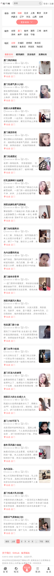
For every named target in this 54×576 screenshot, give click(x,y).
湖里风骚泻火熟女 (12, 300)
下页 (41, 541)
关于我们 (6, 552)
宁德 (33, 34)
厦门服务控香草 (11, 276)
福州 (26, 30)
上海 (33, 12)
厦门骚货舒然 (10, 132)
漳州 (13, 34)
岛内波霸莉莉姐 (11, 252)
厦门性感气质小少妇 (13, 84)
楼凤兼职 (20, 54)
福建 (20, 12)
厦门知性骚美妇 (11, 228)
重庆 (39, 12)
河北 (28, 16)
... (36, 541)
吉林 (41, 16)
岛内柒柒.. (9, 468)
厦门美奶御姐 (10, 60)
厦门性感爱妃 (10, 156)
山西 (35, 16)
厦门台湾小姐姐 (11, 348)
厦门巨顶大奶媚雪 (12, 372)
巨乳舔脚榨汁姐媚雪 (13, 180)
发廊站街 (43, 54)
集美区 (23, 46)
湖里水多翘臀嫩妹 (12, 108)
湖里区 (14, 46)
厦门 (20, 30)
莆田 (33, 30)
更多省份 (25, 22)
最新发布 (9, 54)
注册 (52, 3)
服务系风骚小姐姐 (12, 444)
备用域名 (25, 552)
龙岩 (26, 34)
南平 (20, 34)
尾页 (47, 541)
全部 (13, 12)
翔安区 (40, 46)
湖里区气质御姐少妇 (13, 516)
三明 (39, 30)
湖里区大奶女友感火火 (15, 396)
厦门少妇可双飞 (11, 420)
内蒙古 (14, 16)
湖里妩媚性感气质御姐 (15, 204)
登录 (45, 3)
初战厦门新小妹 (11, 324)
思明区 (29, 42)
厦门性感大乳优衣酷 (13, 492)
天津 (45, 12)
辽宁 (22, 16)
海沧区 (38, 42)
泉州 (45, 30)
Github (16, 552)
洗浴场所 (31, 54)
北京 (26, 12)
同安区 (31, 46)
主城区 (21, 42)
